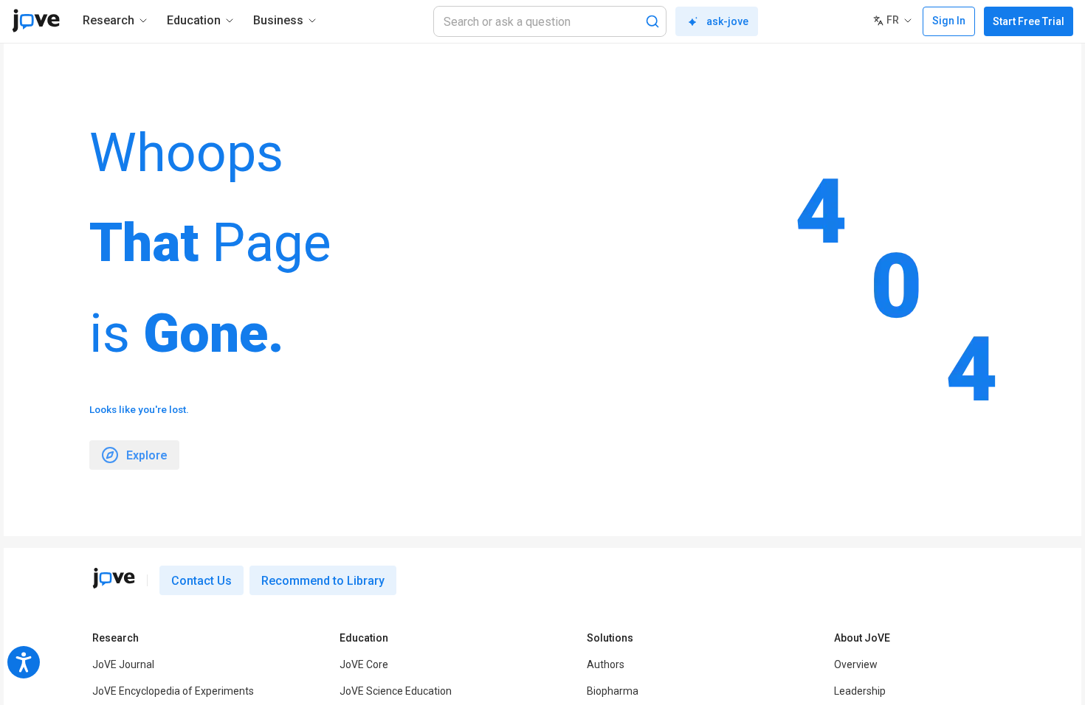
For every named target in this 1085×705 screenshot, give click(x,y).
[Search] (652, 21)
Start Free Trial (1028, 21)
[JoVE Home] (36, 20)
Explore (147, 455)
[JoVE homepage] (113, 578)
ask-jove (727, 21)
